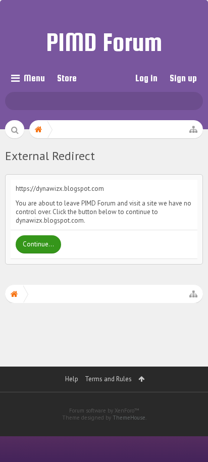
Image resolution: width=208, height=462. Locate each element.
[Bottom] (187, 440)
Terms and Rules (108, 379)
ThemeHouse (129, 417)
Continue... (38, 244)
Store (67, 78)
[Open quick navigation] (193, 129)
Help (71, 379)
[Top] (187, 417)
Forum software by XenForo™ (104, 410)
